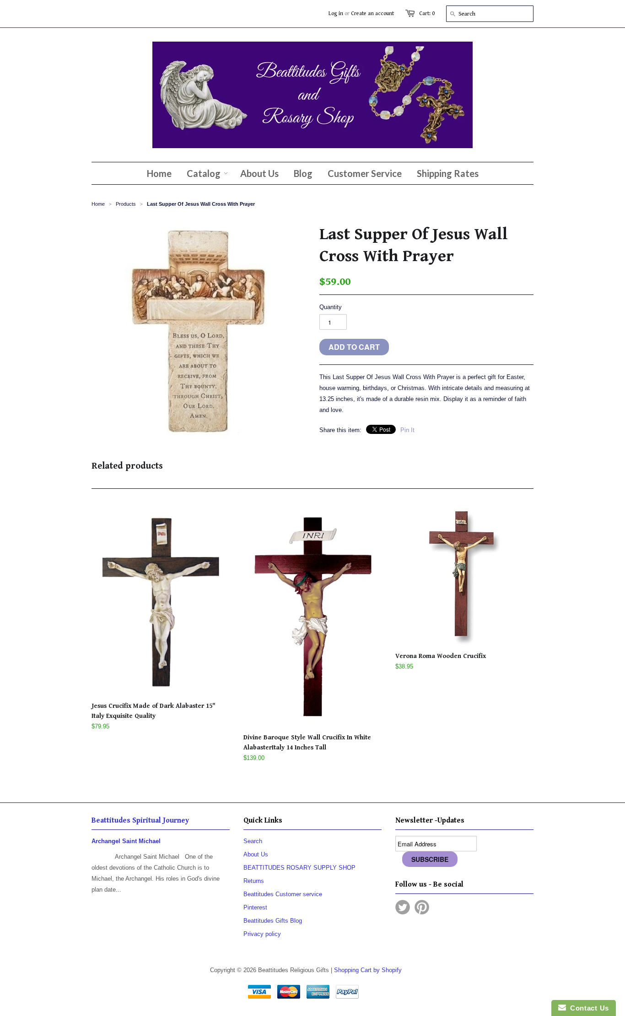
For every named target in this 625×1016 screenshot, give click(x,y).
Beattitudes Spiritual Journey (140, 820)
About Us (255, 854)
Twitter (402, 907)
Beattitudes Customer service (282, 894)
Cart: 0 (427, 13)
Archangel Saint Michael (126, 841)
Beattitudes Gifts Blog (272, 920)
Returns (253, 880)
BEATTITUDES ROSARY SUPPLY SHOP (299, 867)
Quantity (330, 307)
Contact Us (587, 1008)
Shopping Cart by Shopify (368, 970)
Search (252, 841)
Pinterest (255, 907)
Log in (336, 13)
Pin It (407, 430)
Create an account (372, 13)
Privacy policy (262, 933)
